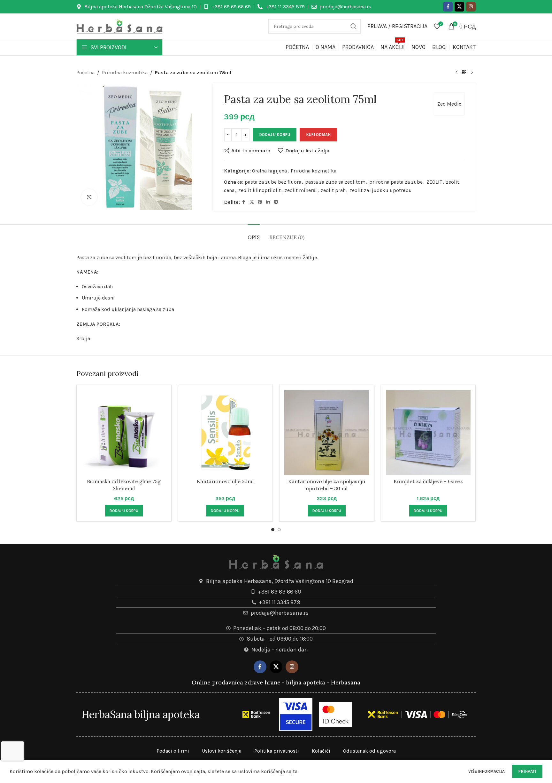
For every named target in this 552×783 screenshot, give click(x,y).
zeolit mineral (301, 190)
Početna (85, 72)
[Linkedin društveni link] (268, 202)
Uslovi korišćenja (221, 751)
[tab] (254, 234)
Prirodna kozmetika (125, 72)
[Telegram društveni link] (276, 202)
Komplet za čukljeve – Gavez (428, 481)
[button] (124, 510)
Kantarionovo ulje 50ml (225, 481)
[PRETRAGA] (353, 26)
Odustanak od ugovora (369, 751)
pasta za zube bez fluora (273, 182)
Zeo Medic (449, 104)
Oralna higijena (269, 171)
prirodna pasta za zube (396, 182)
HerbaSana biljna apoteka (140, 714)
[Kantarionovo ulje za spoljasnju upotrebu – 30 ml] (326, 432)
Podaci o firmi (173, 751)
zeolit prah (333, 190)
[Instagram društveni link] (471, 7)
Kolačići (321, 751)
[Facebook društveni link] (448, 7)
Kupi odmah (318, 134)
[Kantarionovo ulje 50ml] (225, 432)
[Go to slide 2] (279, 529)
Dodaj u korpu (274, 134)
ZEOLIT (434, 182)
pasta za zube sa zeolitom (335, 182)
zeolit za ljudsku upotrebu (380, 190)
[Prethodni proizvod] (456, 72)
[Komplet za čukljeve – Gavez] (428, 432)
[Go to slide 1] (272, 529)
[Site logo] (119, 26)
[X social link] (459, 7)
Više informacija (487, 771)
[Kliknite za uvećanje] (89, 197)
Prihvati (527, 771)
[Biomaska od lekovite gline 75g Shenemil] (123, 432)
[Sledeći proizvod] (472, 72)
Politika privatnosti (276, 751)
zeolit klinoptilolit (259, 190)
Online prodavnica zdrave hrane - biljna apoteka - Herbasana (276, 682)
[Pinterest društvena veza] (260, 202)
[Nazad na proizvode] (464, 72)
